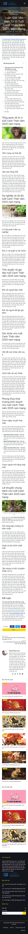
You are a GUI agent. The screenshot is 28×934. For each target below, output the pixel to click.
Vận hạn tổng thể (11, 72)
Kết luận (7, 111)
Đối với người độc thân (13, 84)
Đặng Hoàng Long (14, 650)
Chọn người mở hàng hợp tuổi (14, 100)
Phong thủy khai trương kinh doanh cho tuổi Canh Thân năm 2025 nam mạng (14, 95)
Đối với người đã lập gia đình (14, 85)
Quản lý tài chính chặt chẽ (13, 106)
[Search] (24, 913)
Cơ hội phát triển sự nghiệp (14, 77)
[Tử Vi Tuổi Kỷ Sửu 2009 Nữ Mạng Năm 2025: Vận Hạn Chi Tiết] (14, 739)
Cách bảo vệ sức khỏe (12, 92)
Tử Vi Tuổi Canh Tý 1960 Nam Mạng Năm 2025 (11, 781)
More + (16, 629)
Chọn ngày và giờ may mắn (14, 98)
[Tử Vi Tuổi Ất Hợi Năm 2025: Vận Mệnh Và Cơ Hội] (14, 688)
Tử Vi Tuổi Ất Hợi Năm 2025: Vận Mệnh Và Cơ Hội (12, 696)
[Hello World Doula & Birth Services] (10, 3)
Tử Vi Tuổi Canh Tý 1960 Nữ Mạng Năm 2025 (11, 712)
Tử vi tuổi (5, 683)
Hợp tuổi (4, 908)
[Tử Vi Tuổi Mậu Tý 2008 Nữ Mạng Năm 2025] (14, 757)
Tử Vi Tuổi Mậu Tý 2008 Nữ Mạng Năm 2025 (11, 764)
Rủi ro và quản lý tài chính (13, 79)
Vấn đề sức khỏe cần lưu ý (13, 90)
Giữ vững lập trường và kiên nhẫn (15, 105)
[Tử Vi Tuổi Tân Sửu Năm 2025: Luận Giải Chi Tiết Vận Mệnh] (14, 721)
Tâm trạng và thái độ (12, 70)
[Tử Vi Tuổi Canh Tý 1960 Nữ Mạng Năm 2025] (14, 705)
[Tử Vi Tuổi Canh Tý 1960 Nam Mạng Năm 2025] (14, 773)
